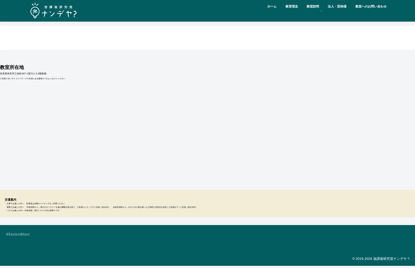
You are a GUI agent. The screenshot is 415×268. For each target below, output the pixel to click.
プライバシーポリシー (18, 233)
